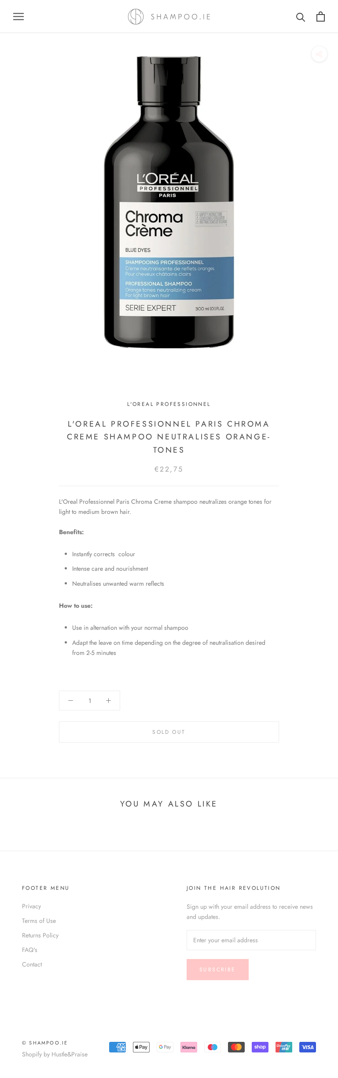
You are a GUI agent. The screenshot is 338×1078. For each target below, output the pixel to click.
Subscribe (217, 970)
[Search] (300, 16)
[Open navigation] (18, 16)
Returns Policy (40, 935)
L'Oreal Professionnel (168, 404)
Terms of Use (39, 920)
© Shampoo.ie (45, 1042)
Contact (32, 964)
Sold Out (168, 732)
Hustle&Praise (69, 1054)
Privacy (31, 906)
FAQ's (29, 949)
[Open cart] (320, 16)
